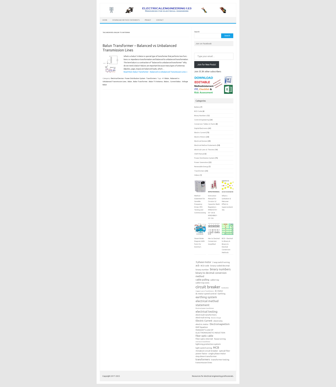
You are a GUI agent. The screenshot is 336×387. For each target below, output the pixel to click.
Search (197, 32)
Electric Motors (200, 137)
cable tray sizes (202, 283)
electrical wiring (203, 317)
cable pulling (202, 279)
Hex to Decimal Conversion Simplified (214, 241)
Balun (130, 81)
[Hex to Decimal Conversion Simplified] (214, 230)
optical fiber (224, 351)
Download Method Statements (126, 20)
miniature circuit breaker (207, 351)
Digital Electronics (201, 128)
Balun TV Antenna (156, 81)
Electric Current (200, 132)
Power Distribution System (135, 78)
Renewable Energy (201, 166)
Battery (197, 107)
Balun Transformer (140, 81)
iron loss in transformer (203, 341)
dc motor (219, 291)
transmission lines (204, 362)
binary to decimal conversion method (211, 274)
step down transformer (206, 356)
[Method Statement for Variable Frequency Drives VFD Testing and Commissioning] (200, 187)
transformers (203, 359)
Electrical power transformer (205, 308)
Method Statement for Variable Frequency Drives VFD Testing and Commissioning (200, 204)
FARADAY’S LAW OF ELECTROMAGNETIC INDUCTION (210, 331)
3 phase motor (203, 262)
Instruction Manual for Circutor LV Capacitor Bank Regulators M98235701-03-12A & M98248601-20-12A (214, 207)
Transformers (151, 78)
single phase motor (217, 353)
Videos (197, 175)
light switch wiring (204, 348)
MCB (216, 347)
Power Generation (201, 162)
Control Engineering (201, 120)
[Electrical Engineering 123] (168, 13)
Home (105, 20)
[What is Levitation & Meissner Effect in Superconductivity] (227, 187)
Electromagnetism (220, 324)
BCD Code (198, 111)
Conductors (225, 288)
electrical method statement (207, 303)
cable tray (214, 280)
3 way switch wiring (221, 262)
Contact (160, 20)
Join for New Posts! (206, 64)
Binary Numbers (200, 115)
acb (198, 265)
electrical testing (206, 311)
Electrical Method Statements (205, 145)
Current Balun (175, 81)
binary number (202, 269)
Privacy (148, 20)
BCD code (205, 266)
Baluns (166, 81)
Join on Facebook (204, 43)
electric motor (202, 324)
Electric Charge (216, 318)
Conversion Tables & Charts (204, 124)
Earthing (221, 294)
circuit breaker (208, 287)
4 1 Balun (165, 78)
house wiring (220, 339)
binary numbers (220, 269)
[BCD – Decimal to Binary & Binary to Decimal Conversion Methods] (227, 230)
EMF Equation (202, 327)
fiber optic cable (204, 335)
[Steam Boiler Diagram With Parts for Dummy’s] (200, 230)
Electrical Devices (117, 78)
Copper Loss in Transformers (205, 291)
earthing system (206, 297)
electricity (217, 321)
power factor (201, 353)
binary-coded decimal (220, 266)
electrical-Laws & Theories (204, 149)
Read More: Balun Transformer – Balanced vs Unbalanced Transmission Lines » (155, 72)
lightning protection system (208, 344)
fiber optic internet (204, 339)
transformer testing (220, 359)
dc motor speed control (206, 294)
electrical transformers (206, 315)
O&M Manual (199, 154)
